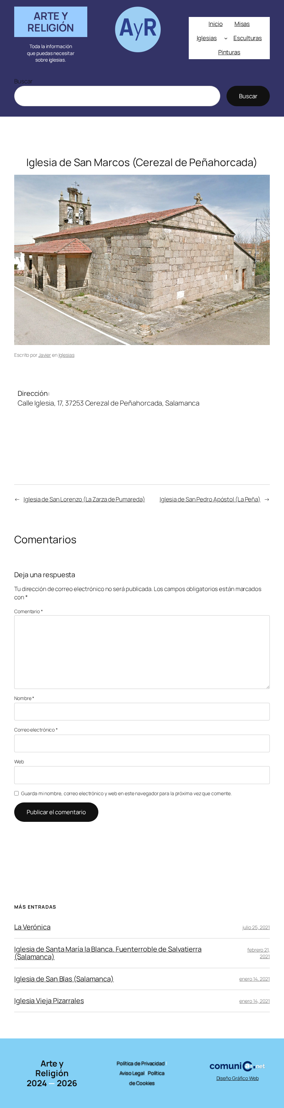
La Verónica (32, 927)
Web (19, 761)
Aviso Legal (131, 1073)
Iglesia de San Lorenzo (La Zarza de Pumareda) (84, 499)
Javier (44, 355)
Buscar (23, 81)
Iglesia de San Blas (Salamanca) (64, 979)
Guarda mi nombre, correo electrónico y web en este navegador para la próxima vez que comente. (126, 793)
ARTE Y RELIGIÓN (50, 22)
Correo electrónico (36, 729)
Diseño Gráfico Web (237, 1078)
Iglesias (66, 355)
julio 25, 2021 (256, 927)
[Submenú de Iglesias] (226, 38)
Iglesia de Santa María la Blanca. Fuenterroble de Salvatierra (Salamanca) (108, 953)
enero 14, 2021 (254, 978)
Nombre (24, 698)
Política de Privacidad (141, 1063)
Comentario (28, 611)
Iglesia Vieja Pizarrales (49, 1001)
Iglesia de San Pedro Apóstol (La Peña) (210, 499)
